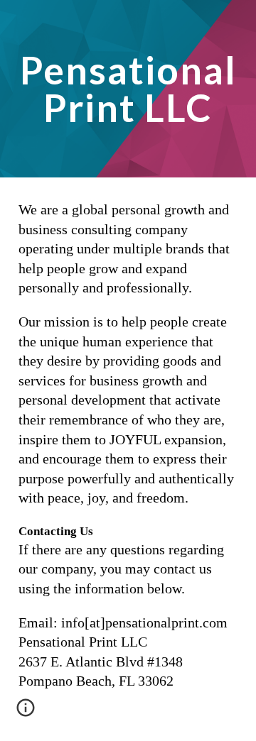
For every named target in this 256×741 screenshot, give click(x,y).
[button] (26, 713)
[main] (128, 89)
